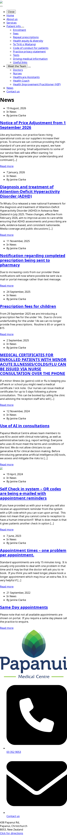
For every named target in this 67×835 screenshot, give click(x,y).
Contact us (13, 91)
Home (10, 15)
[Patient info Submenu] (22, 27)
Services (12, 22)
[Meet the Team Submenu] (29, 67)
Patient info (14, 26)
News (10, 88)
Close (11, 12)
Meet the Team (17, 66)
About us (12, 19)
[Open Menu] (1, 6)
